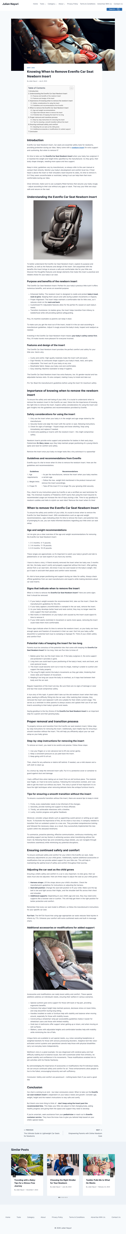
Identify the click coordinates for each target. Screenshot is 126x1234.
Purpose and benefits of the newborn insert (47, 96)
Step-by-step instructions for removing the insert (48, 120)
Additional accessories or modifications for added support (52, 129)
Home (35, 4)
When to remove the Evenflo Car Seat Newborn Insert (49, 108)
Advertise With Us (104, 4)
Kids (33, 67)
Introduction (33, 91)
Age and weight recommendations (44, 110)
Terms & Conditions (87, 4)
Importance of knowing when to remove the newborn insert (51, 101)
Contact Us (118, 4)
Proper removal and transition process (43, 117)
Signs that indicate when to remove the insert (47, 112)
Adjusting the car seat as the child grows (46, 127)
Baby (29, 67)
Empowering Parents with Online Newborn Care (85, 1133)
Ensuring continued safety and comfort (44, 124)
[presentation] (27, 1164)
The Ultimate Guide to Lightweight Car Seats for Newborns (41, 1133)
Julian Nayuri (33, 81)
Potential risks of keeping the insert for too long (48, 115)
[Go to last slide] (14, 1175)
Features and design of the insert (43, 98)
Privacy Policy (72, 4)
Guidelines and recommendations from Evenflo (48, 105)
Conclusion (34, 131)
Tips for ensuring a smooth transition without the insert (50, 122)
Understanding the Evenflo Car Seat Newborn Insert (48, 93)
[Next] (111, 1175)
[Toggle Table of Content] (70, 88)
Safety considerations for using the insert (46, 103)
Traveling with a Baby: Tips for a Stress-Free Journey (25, 1183)
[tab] (59, 1197)
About (43, 1217)
